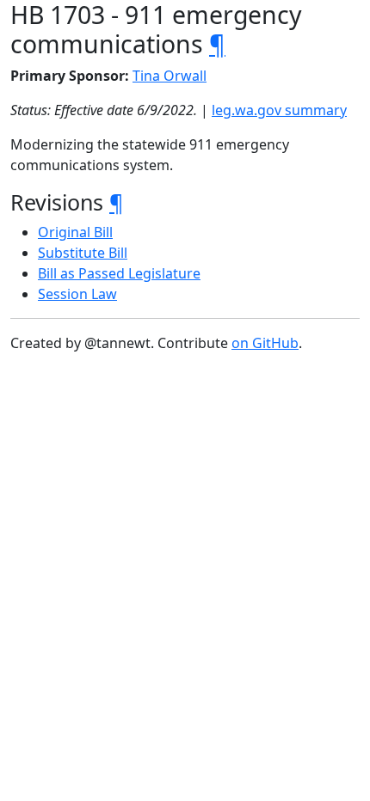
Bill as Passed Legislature (119, 273)
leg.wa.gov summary (279, 110)
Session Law (77, 293)
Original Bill (75, 232)
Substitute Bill (82, 252)
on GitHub (265, 342)
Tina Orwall (170, 75)
